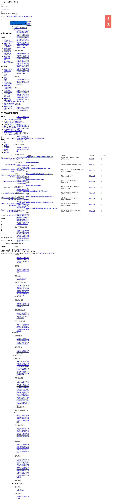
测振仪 (21, 292)
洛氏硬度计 (26, 258)
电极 (26, 224)
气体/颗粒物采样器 (9, 103)
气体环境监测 (29, 138)
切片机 (26, 139)
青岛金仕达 (7, 147)
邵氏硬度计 (26, 261)
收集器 (21, 306)
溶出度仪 (22, 444)
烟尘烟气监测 (7, 100)
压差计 (27, 382)
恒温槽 (26, 44)
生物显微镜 (20, 339)
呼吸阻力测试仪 (21, 415)
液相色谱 (22, 238)
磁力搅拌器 (14, 16)
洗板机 (22, 313)
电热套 (18, 136)
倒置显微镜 (20, 340)
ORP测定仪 (20, 216)
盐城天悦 (6, 150)
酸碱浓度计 (24, 219)
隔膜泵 (21, 178)
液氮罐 (18, 305)
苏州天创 (6, 152)
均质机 (22, 149)
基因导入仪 (22, 327)
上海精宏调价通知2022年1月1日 (12, 132)
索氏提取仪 (22, 128)
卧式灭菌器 (21, 81)
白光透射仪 (26, 496)
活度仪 (22, 295)
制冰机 (18, 117)
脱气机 (22, 490)
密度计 (21, 287)
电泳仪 (18, 324)
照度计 (22, 384)
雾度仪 (26, 352)
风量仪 (22, 386)
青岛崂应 (6, 149)
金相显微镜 (20, 342)
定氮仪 (27, 428)
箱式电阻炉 (21, 44)
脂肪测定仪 (20, 430)
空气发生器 (20, 167)
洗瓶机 (21, 191)
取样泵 (23, 181)
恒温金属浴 (22, 47)
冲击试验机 (23, 249)
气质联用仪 (21, 240)
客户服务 (15, 26)
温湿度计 (22, 382)
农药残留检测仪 (21, 428)
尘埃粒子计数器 (21, 381)
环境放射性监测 (8, 106)
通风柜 (26, 190)
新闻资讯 (15, 28)
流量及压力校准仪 (9, 105)
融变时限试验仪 (21, 448)
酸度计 (18, 214)
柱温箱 (18, 490)
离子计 (24, 216)
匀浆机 (18, 149)
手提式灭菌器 (20, 79)
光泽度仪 (21, 352)
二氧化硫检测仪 (8, 88)
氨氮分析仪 (24, 217)
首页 (8, 138)
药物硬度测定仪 (24, 446)
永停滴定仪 (24, 220)
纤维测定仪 (26, 430)
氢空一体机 (20, 168)
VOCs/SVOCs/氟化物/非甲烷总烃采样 (14, 101)
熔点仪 (18, 279)
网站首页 (29, 21)
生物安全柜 (26, 303)
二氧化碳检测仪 (8, 92)
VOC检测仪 (7, 93)
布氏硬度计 (20, 259)
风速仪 (21, 387)
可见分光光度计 (21, 230)
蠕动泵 (18, 180)
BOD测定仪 (22, 366)
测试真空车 (20, 496)
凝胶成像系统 (21, 326)
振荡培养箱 (24, 110)
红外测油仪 (26, 369)
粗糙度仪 (25, 292)
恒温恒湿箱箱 (22, 37)
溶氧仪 (27, 214)
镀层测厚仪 (26, 269)
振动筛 (21, 290)
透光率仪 (25, 293)
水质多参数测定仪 (9, 41)
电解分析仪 (22, 224)
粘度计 (18, 285)
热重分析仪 (23, 279)
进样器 (19, 241)
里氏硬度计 (26, 259)
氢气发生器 (20, 165)
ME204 (23, 16)
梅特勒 (9, 16)
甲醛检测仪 (24, 390)
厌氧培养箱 (23, 42)
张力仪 (26, 285)
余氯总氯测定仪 (8, 48)
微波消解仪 (21, 139)
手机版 (7, 9)
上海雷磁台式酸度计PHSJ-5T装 (12, 123)
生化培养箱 (29, 16)
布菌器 (22, 318)
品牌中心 (29, 23)
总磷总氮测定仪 (8, 45)
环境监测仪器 (20, 138)
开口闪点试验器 (21, 459)
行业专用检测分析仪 (22, 344)
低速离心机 (20, 91)
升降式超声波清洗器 (22, 68)
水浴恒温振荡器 (23, 108)
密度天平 (21, 201)
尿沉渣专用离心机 (23, 96)
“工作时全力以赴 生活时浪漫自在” (13, 124)
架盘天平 (22, 207)
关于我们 (15, 29)
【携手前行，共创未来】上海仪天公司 (14, 126)
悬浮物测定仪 (7, 50)
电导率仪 (22, 214)
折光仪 (26, 350)
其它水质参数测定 (9, 63)
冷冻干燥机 (23, 117)
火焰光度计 (21, 233)
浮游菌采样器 (7, 71)
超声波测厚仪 (20, 271)
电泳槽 (22, 324)
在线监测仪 (23, 373)
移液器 (18, 190)
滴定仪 (22, 433)
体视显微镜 (26, 342)
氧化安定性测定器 (23, 473)
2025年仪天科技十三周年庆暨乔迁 (13, 121)
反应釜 (21, 141)
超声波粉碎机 (24, 305)
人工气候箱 (21, 40)
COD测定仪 (20, 361)
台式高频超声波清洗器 (23, 62)
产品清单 (3, 9)
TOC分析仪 (20, 371)
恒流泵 (22, 180)
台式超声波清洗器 (21, 53)
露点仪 (21, 293)
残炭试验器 (21, 470)
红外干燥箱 (22, 34)
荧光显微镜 (26, 340)
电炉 (25, 136)
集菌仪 (19, 314)
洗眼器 (24, 191)
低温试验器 (21, 465)
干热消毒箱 (22, 32)
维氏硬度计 (20, 258)
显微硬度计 (20, 261)
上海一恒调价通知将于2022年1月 (13, 134)
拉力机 (18, 249)
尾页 (16, 215)
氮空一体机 (26, 167)
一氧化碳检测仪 (21, 389)
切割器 (5, 109)
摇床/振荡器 (20, 107)
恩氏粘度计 (24, 461)
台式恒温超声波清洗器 (23, 66)
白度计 (22, 350)
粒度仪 (22, 285)
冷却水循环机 (22, 118)
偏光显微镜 (26, 339)
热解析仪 (25, 126)
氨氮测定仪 (23, 363)
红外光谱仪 (24, 237)
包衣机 (22, 449)
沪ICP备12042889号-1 (29, 253)
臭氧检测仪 (26, 387)
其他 (20, 477)
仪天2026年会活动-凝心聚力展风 (12, 119)
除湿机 (22, 190)
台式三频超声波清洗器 (23, 65)
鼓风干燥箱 (20, 31)
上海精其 (6, 144)
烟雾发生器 (21, 395)
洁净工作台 (20, 303)
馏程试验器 (21, 464)
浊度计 (18, 350)
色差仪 (21, 353)
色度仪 (24, 371)
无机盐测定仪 (24, 368)
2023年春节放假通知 (9, 129)
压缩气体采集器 (8, 84)
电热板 (22, 136)
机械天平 (25, 206)
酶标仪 (18, 313)
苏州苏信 (6, 146)
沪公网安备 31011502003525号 (46, 253)
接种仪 (23, 314)
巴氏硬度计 (20, 262)
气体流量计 (21, 394)
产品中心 (29, 25)
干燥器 (18, 498)
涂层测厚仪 (20, 269)
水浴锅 (22, 45)
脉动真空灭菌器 (22, 83)
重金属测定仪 (7, 53)
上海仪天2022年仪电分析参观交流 (13, 131)
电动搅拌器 (26, 147)
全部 (5, 142)
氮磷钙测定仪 (20, 431)
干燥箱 (19, 16)
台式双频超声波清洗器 (23, 63)
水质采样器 (7, 58)
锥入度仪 (25, 287)
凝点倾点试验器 (22, 467)
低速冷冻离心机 (21, 92)
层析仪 (19, 331)
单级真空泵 (23, 183)
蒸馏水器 (22, 125)
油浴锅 (26, 45)
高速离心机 (26, 91)
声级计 (18, 384)
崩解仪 (18, 444)
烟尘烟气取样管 (23, 403)
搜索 (16, 13)
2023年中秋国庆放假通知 (10, 127)
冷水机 (26, 433)
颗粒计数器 (7, 96)
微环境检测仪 (7, 82)
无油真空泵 (26, 178)
